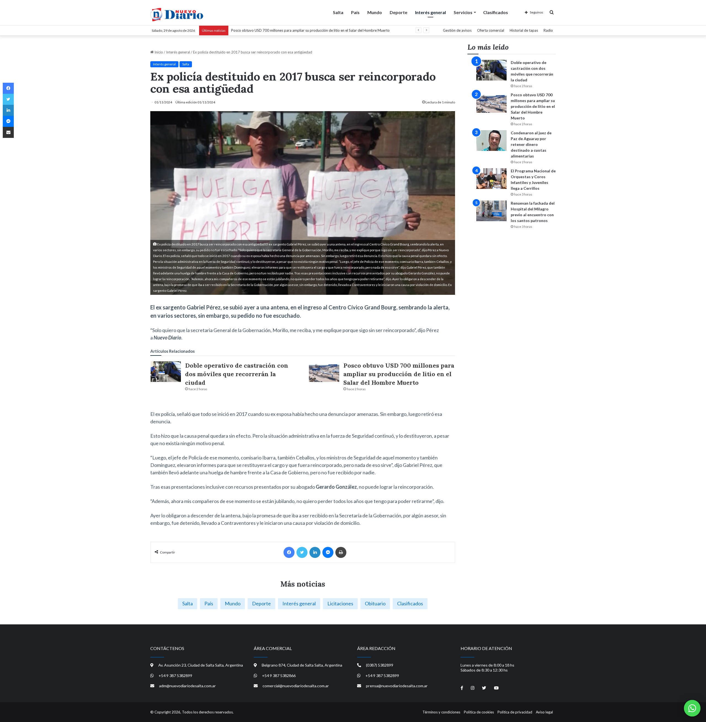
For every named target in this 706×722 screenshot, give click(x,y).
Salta (338, 12)
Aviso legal (544, 712)
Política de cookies (479, 712)
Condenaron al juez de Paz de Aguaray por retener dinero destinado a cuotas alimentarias (531, 144)
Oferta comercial (490, 30)
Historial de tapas (524, 30)
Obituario (375, 603)
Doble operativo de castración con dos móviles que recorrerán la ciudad (236, 374)
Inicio (158, 52)
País (355, 12)
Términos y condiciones (441, 712)
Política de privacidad (515, 712)
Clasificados (495, 12)
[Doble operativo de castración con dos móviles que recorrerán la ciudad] (166, 371)
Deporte (398, 12)
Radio (548, 30)
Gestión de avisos (457, 30)
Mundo (374, 12)
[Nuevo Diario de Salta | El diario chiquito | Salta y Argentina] (176, 14)
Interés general (430, 12)
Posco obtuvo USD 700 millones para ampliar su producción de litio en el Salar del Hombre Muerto (398, 374)
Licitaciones (340, 603)
